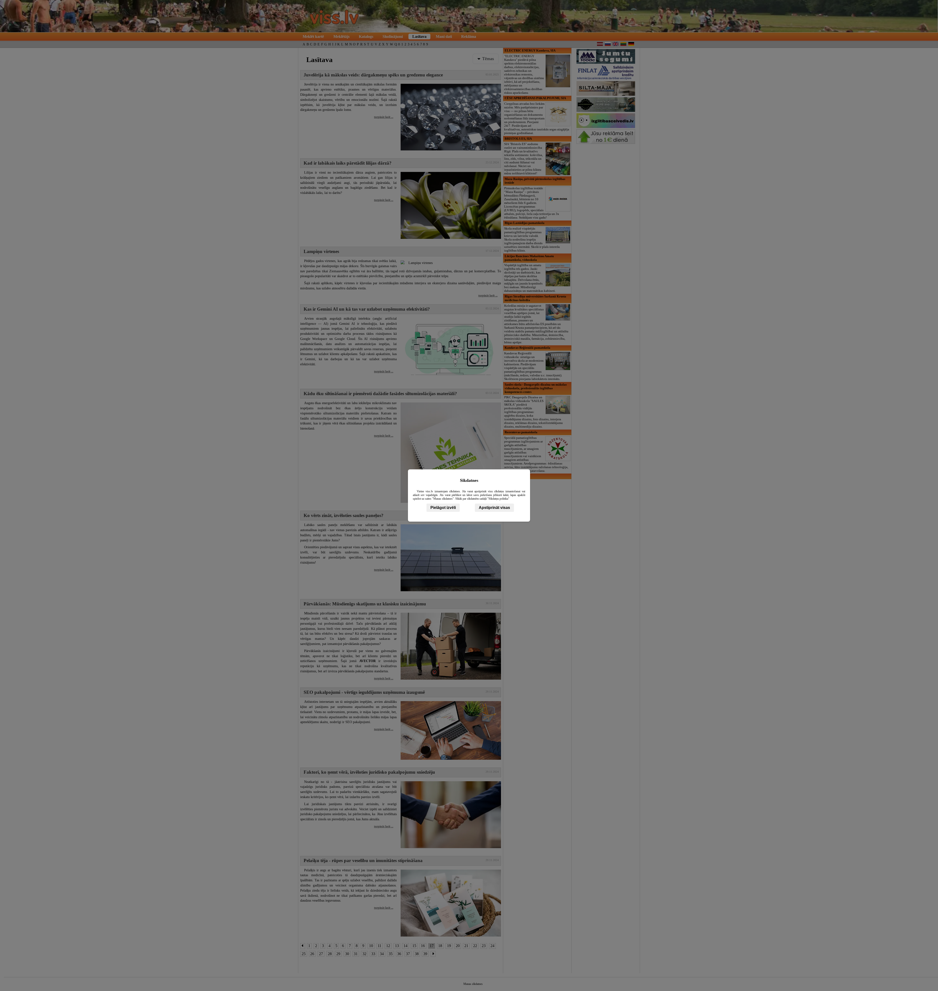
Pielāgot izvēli (443, 508)
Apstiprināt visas (494, 508)
